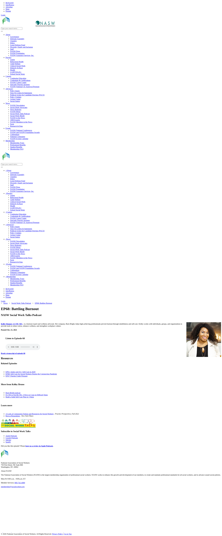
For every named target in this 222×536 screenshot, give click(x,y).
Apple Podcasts (11, 436)
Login (3, 15)
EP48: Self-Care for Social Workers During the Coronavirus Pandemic (31, 374)
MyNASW (10, 3)
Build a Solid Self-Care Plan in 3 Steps (20, 397)
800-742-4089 (20, 483)
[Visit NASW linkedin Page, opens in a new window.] (7, 532)
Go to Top (68, 534)
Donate (8, 11)
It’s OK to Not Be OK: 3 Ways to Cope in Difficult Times (27, 395)
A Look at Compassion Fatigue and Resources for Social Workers (30, 414)
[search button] (2, 31)
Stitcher (8, 440)
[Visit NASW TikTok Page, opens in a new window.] (68, 532)
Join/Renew (10, 5)
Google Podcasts (12, 438)
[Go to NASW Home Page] (18, 26)
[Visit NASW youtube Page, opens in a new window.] (16, 532)
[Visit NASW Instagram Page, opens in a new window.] (42, 532)
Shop (7, 9)
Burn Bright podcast (13, 393)
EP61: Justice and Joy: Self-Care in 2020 (20, 372)
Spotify (8, 442)
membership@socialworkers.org (13, 487)
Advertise (9, 7)
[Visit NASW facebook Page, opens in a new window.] (2, 532)
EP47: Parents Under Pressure (17, 376)
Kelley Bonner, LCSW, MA (11, 324)
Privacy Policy (57, 534)
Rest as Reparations (13, 416)
